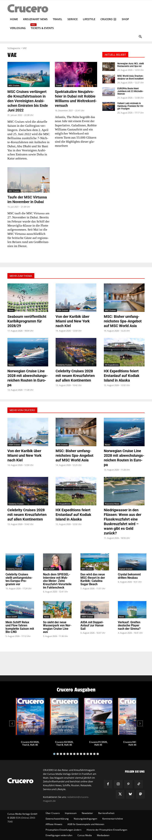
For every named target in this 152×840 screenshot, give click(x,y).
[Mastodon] (140, 794)
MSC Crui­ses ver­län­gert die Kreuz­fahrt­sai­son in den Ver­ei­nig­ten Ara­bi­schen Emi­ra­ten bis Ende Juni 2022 (27, 100)
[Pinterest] (128, 784)
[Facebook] (108, 784)
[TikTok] (138, 784)
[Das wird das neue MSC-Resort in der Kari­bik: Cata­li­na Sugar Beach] (94, 561)
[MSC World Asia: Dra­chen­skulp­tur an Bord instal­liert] (108, 79)
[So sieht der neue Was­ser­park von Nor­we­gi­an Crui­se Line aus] (57, 609)
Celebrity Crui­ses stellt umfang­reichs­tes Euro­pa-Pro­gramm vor (19, 579)
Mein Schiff (49, 568)
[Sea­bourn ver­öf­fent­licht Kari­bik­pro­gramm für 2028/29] (27, 297)
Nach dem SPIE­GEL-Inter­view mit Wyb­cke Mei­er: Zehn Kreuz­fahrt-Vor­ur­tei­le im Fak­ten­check (57, 581)
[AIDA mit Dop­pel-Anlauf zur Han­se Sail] (94, 609)
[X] (120, 794)
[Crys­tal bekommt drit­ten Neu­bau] (132, 561)
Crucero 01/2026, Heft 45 (98, 743)
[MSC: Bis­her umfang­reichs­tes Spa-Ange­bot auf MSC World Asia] (124, 297)
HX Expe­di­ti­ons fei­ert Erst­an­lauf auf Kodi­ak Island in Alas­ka (121, 375)
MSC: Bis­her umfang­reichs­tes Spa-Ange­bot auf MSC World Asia (123, 321)
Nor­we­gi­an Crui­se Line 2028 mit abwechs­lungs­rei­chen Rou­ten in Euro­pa (27, 378)
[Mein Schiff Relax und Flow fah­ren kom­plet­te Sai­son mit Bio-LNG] (20, 609)
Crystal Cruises (125, 568)
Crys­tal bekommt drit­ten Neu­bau (129, 576)
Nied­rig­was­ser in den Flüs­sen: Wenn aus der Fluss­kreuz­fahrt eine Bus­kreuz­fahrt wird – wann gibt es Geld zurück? (122, 521)
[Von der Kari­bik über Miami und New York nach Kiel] (76, 297)
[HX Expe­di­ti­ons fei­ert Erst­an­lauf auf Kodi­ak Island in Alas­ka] (124, 352)
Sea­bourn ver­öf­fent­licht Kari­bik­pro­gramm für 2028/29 (26, 321)
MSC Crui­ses (14, 85)
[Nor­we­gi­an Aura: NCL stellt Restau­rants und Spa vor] (108, 66)
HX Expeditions (112, 364)
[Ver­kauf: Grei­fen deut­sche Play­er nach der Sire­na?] (132, 609)
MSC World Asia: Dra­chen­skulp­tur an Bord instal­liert (130, 77)
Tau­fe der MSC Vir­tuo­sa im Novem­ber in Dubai (27, 199)
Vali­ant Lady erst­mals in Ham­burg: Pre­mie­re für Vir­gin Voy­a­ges (130, 106)
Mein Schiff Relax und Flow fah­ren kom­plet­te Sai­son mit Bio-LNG (20, 627)
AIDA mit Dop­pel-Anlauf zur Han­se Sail (92, 625)
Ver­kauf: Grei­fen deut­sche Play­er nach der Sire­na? (129, 625)
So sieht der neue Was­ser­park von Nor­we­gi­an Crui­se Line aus (57, 627)
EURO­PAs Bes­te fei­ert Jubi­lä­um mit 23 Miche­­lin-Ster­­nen (130, 91)
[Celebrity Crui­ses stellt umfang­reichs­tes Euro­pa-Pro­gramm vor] (20, 561)
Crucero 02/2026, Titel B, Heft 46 (64, 743)
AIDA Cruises (62, 310)
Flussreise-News (112, 503)
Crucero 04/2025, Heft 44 (132, 743)
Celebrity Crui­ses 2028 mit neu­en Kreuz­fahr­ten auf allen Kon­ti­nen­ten (75, 375)
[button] (140, 37)
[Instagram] (118, 784)
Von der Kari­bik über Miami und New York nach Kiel (73, 321)
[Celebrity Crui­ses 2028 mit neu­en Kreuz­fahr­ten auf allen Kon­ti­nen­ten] (76, 352)
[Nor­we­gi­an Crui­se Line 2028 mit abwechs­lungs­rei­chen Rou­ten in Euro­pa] (27, 352)
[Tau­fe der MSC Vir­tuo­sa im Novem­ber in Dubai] (28, 180)
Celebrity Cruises (64, 364)
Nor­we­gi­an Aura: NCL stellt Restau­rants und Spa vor (130, 64)
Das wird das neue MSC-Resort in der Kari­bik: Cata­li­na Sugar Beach (92, 579)
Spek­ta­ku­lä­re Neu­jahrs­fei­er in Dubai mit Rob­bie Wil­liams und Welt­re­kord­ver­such (76, 98)
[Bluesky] (130, 794)
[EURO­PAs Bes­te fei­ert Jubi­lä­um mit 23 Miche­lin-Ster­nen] (108, 91)
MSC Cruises (110, 310)
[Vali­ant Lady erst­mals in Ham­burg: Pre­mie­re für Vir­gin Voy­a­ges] (108, 106)
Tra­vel (59, 85)
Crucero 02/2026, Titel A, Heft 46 (30, 743)
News (11, 310)
